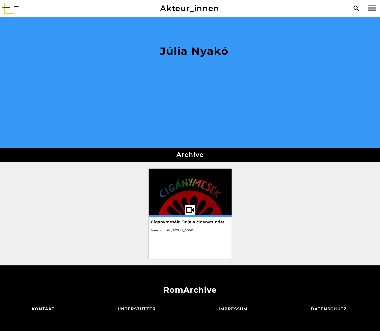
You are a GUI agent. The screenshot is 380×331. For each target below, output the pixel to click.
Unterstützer (137, 309)
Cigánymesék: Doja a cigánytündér (188, 222)
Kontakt (43, 309)
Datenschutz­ (329, 309)
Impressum (233, 309)
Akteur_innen (189, 8)
